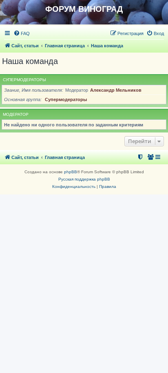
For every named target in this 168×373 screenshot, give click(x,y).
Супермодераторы (24, 79)
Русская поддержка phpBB (84, 179)
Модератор (16, 114)
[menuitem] (21, 33)
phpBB (70, 172)
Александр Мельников (115, 90)
